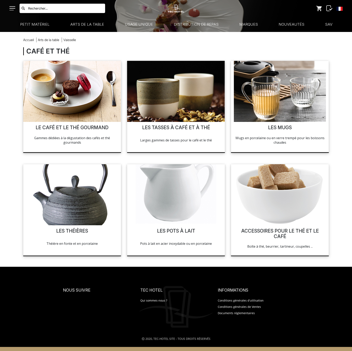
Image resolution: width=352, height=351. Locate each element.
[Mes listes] (329, 8)
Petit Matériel (35, 24)
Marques (248, 24)
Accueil (28, 40)
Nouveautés (291, 24)
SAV (328, 24)
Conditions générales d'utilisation (241, 300)
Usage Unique (139, 24)
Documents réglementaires (236, 313)
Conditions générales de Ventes (239, 307)
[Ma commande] (319, 8)
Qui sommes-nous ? (153, 300)
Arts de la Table (87, 24)
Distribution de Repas (196, 24)
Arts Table (48, 40)
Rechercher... (38, 8)
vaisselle (69, 40)
